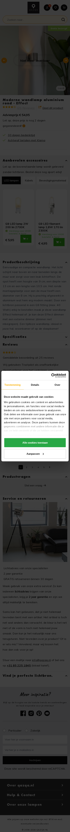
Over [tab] (57, 384)
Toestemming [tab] (12, 384)
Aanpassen (33, 453)
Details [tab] (35, 384)
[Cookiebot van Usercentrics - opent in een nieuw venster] (51, 375)
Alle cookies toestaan (35, 442)
